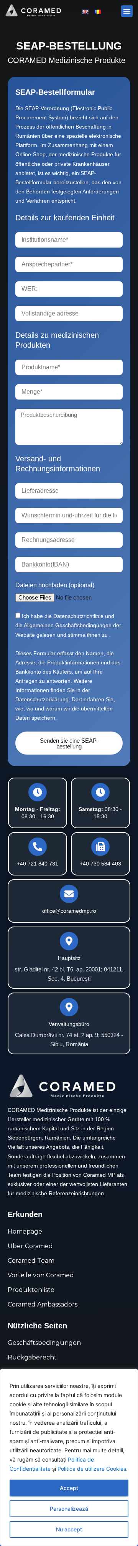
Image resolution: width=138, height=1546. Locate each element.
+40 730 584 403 (100, 864)
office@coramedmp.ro (69, 911)
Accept (69, 1488)
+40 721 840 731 (37, 864)
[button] (127, 11)
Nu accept (69, 1529)
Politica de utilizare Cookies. (93, 1468)
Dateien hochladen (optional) (54, 585)
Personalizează (69, 1508)
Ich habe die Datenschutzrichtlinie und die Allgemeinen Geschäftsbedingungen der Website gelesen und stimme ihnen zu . (68, 625)
